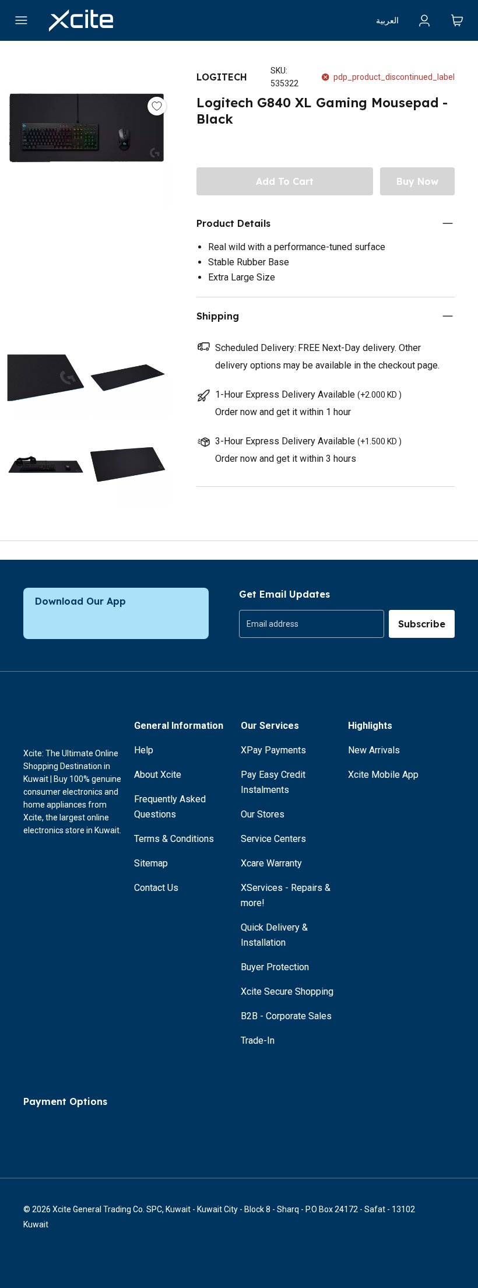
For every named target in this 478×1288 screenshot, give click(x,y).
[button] (86, 191)
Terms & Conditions (174, 838)
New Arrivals (374, 750)
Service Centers (273, 838)
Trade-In (258, 1040)
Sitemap (151, 863)
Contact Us (156, 887)
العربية (387, 20)
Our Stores (262, 814)
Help (143, 750)
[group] (311, 624)
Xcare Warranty (271, 863)
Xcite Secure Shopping (287, 991)
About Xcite (157, 774)
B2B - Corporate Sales (286, 1016)
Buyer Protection (275, 967)
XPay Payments (273, 750)
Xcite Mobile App (383, 774)
